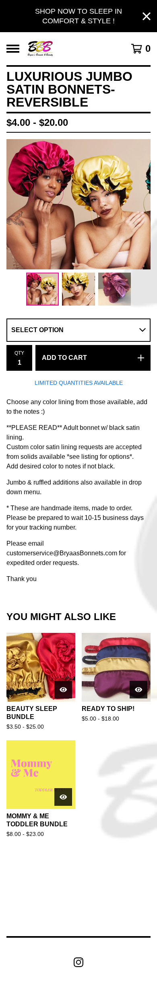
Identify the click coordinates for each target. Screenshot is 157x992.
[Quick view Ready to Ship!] (138, 689)
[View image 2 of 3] (78, 289)
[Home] (40, 49)
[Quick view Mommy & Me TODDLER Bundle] (63, 797)
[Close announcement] (147, 16)
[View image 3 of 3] (114, 289)
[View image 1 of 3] (42, 289)
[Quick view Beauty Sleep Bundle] (63, 689)
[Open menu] (12, 48)
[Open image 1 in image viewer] (78, 204)
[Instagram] (78, 962)
